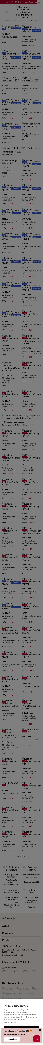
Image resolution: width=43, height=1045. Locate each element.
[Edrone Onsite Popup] (21, 522)
